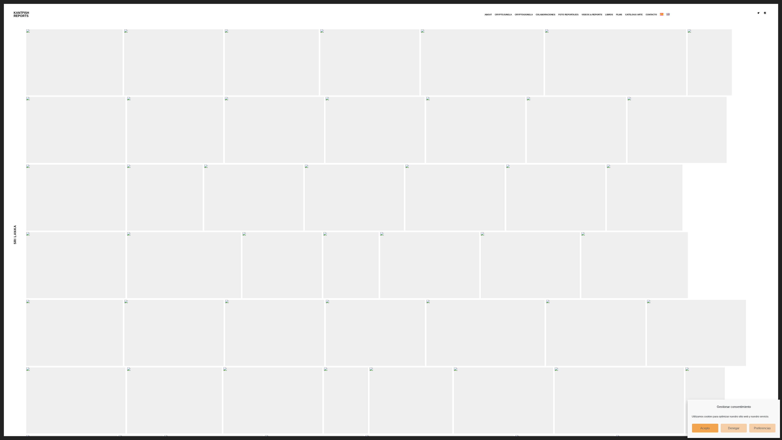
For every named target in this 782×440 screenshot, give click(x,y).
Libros (609, 14)
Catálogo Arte (634, 14)
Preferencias (762, 428)
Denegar (733, 428)
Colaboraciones (545, 14)
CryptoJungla (503, 14)
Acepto (705, 428)
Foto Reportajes (568, 14)
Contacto (651, 14)
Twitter (759, 22)
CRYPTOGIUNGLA (524, 14)
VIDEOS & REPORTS (592, 14)
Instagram (765, 22)
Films (619, 14)
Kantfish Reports (21, 14)
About (488, 14)
